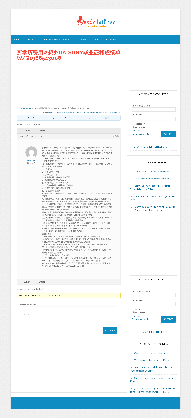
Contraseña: (25, 314)
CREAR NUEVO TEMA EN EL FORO (150, 147)
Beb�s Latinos (95, 22)
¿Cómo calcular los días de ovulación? (153, 171)
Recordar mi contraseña (31, 324)
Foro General (33, 108)
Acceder (110, 330)
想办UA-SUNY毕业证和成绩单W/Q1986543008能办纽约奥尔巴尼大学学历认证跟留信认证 (84, 112)
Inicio (19, 108)
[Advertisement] (69, 84)
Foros (24, 108)
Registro (136, 131)
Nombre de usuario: (28, 305)
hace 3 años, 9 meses (93, 118)
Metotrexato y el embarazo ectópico (152, 178)
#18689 (116, 136)
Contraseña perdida (141, 134)
